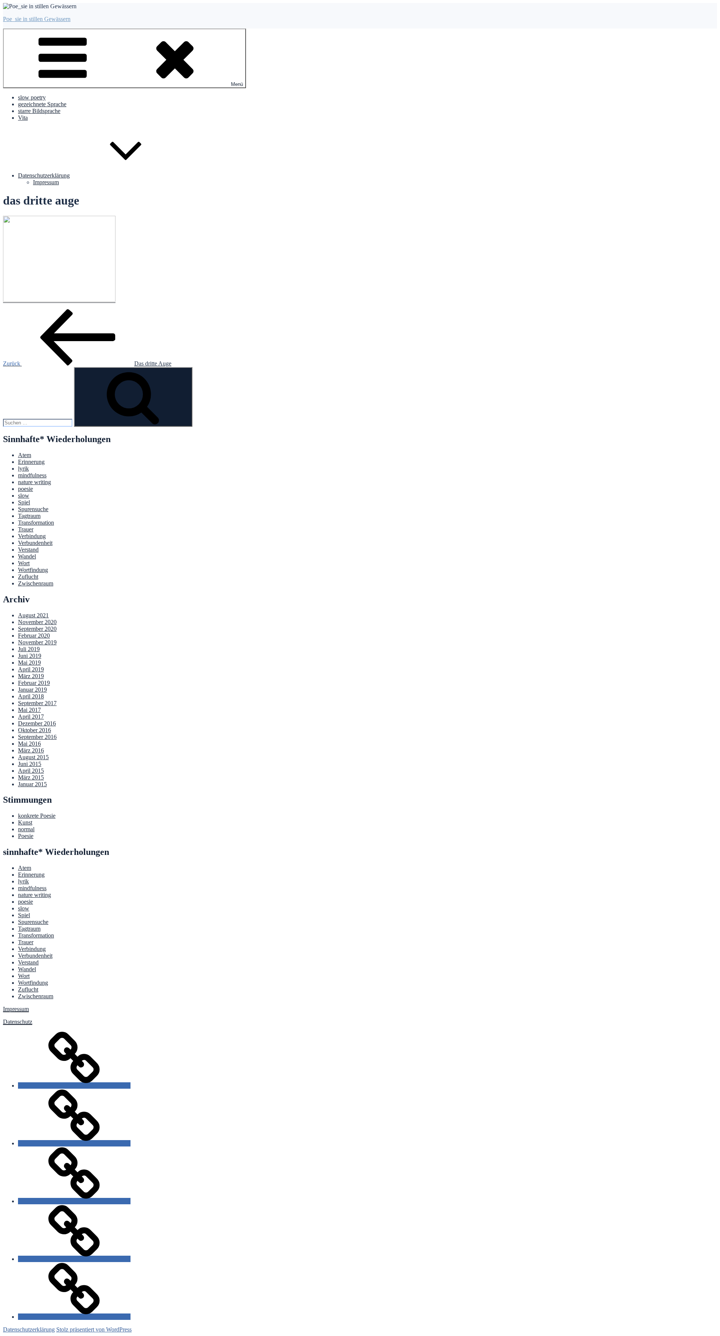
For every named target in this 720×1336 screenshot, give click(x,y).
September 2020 (37, 629)
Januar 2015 (32, 784)
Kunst (25, 822)
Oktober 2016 (34, 730)
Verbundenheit (35, 543)
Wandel (27, 556)
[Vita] (74, 1259)
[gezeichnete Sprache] (74, 1143)
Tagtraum (29, 516)
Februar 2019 (34, 683)
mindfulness (32, 475)
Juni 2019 (29, 656)
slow (23, 495)
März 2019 (31, 676)
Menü (237, 84)
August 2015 (33, 757)
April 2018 (31, 696)
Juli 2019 (29, 649)
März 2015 (31, 777)
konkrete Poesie (37, 815)
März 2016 (31, 750)
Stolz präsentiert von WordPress (94, 1329)
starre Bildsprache (39, 111)
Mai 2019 (29, 662)
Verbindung (32, 536)
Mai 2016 (29, 743)
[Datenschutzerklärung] (74, 1316)
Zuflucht (28, 576)
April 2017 (31, 716)
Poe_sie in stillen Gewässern (36, 19)
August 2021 (33, 615)
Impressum (46, 182)
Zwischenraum (35, 583)
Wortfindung (33, 570)
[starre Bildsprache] (74, 1201)
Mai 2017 (29, 710)
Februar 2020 (34, 635)
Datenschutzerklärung (44, 175)
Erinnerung (31, 462)
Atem (24, 455)
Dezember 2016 (37, 723)
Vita (23, 117)
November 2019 (37, 642)
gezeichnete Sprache (42, 104)
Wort (24, 563)
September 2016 (37, 737)
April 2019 (31, 669)
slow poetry (32, 97)
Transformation (36, 522)
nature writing (34, 482)
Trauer (25, 529)
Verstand (28, 549)
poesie (25, 489)
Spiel (24, 502)
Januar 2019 (32, 689)
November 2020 (37, 622)
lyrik (23, 468)
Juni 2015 (29, 764)
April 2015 (31, 770)
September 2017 (37, 703)
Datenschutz (17, 1022)
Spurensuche (33, 509)
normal (26, 829)
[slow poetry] (74, 1085)
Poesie (25, 836)
